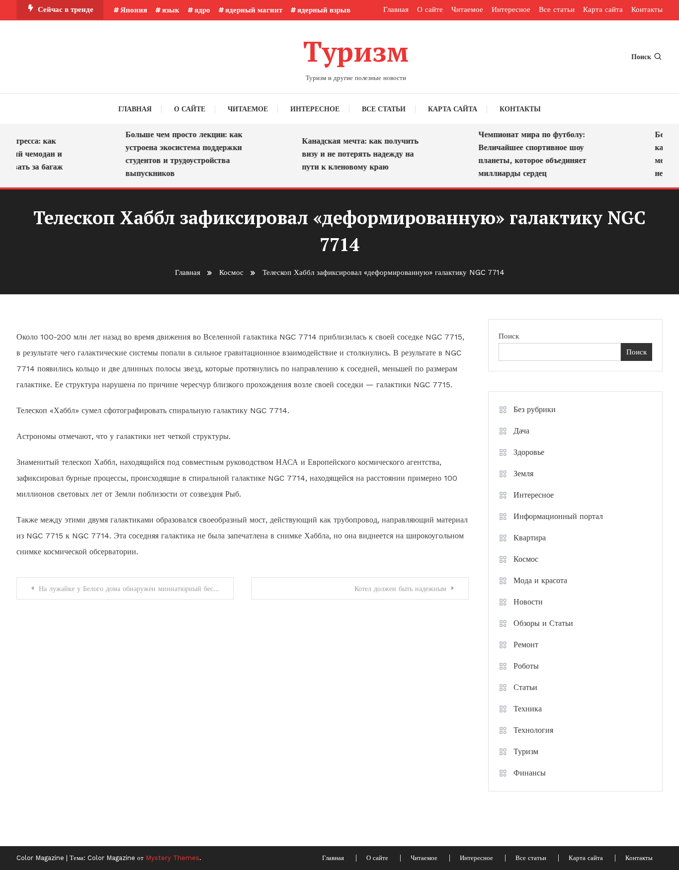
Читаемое (467, 9)
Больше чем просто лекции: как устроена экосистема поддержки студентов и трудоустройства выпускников (178, 154)
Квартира (529, 537)
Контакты (647, 9)
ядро (202, 9)
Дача (521, 430)
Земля (523, 473)
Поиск (641, 57)
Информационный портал (558, 516)
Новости (528, 602)
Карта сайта (603, 9)
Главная (396, 9)
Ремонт (525, 644)
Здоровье (528, 452)
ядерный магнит (253, 9)
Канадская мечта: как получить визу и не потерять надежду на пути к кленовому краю (354, 154)
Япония (133, 9)
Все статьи (557, 9)
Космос (525, 559)
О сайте (430, 9)
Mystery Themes (172, 858)
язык (170, 9)
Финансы (529, 773)
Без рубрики (534, 409)
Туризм (356, 51)
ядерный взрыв (323, 9)
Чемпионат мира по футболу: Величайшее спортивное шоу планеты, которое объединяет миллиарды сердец (527, 154)
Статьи (525, 687)
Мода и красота (540, 580)
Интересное (511, 9)
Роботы (526, 666)
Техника (527, 708)
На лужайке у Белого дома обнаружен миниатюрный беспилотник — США (136, 589)
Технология (533, 730)
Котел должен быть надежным (400, 589)
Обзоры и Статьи (543, 623)
